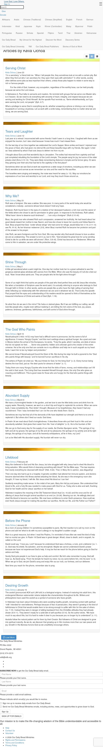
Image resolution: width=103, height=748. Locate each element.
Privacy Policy (11, 745)
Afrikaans (6, 19)
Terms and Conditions (14, 742)
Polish (89, 26)
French (79, 19)
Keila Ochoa (10, 72)
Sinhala (30, 33)
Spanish (40, 33)
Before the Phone (17, 520)
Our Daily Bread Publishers (47, 46)
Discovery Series (72, 39)
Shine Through (15, 262)
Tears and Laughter (19, 131)
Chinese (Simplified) (53, 19)
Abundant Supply (17, 395)
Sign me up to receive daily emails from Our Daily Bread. (27, 703)
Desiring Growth (16, 585)
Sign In (7, 4)
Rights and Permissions (15, 740)
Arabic (16, 19)
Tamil (60, 33)
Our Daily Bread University (13, 46)
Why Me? (12, 195)
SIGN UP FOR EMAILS (11, 716)
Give (4, 11)
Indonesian (6, 26)
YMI (30, 46)
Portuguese (7, 33)
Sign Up (5, 711)
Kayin (38, 26)
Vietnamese (91, 33)
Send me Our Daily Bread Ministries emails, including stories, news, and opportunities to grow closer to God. (48, 706)
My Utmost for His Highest (31, 39)
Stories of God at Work (72, 46)
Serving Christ (15, 68)
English (69, 19)
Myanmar (79, 26)
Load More (10, 637)
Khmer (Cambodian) (53, 26)
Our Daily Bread (9, 39)
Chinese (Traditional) (32, 19)
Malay (68, 26)
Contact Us (10, 730)
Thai (68, 33)
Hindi (17, 26)
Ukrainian (78, 33)
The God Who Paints (20, 329)
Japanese (28, 26)
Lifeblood (11, 457)
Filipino (51, 33)
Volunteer (9, 733)
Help (7, 727)
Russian (19, 33)
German (89, 19)
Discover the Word (53, 39)
